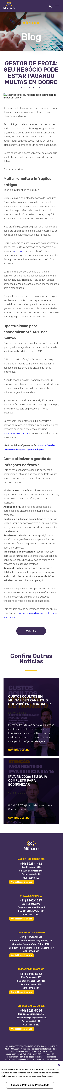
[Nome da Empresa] (9, 6)
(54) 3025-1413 (31, 863)
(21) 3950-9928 (31, 937)
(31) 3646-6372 (31, 974)
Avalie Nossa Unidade (21, 882)
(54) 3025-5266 (31, 1010)
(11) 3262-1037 (31, 900)
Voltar (31, 631)
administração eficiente (16, 433)
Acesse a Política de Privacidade (30, 1085)
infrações (19, 251)
